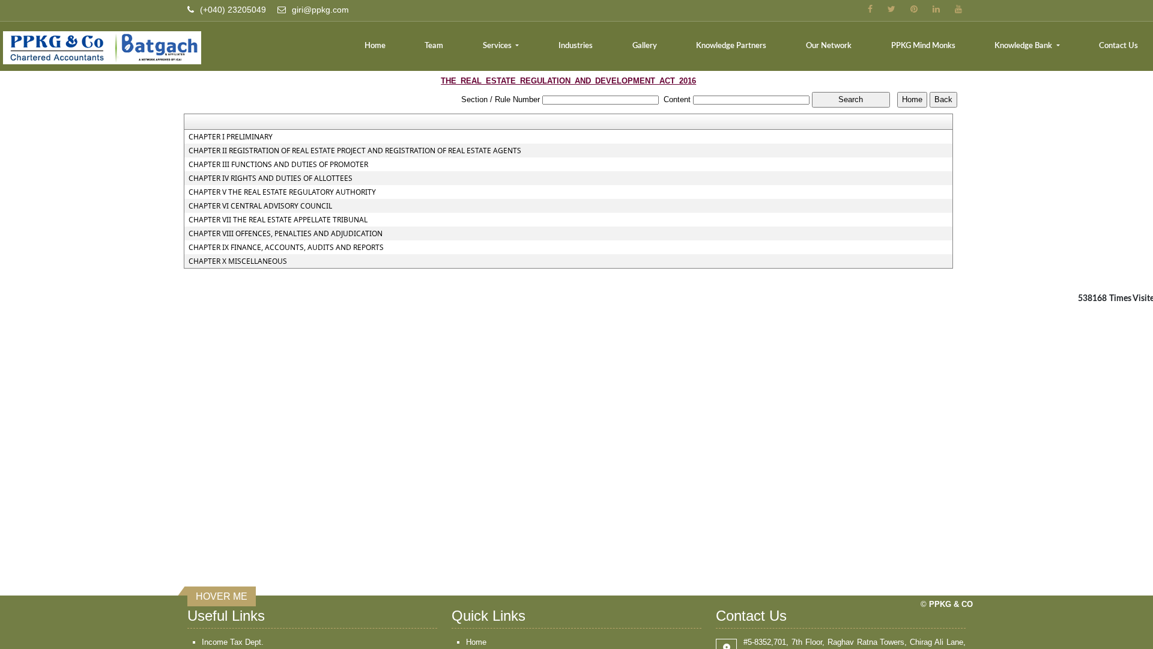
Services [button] (498, 46)
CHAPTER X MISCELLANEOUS (238, 261)
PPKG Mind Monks (923, 46)
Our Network (829, 46)
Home (375, 46)
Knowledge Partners (731, 46)
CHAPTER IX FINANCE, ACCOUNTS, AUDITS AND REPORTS (286, 247)
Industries (575, 46)
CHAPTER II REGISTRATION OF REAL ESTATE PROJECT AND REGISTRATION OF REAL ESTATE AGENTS (355, 151)
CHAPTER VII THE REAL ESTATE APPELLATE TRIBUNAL (278, 220)
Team (434, 46)
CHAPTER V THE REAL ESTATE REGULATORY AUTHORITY (282, 192)
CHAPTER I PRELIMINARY (231, 137)
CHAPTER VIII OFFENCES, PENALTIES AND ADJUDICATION (286, 234)
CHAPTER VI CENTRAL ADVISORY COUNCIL (260, 206)
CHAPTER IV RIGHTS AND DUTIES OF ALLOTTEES (271, 178)
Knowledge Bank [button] (1024, 46)
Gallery (644, 46)
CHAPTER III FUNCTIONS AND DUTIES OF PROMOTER (278, 164)
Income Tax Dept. (233, 642)
